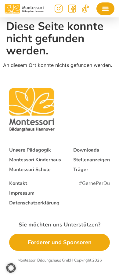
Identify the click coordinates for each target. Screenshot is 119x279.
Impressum (21, 193)
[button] (105, 8)
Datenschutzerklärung (34, 203)
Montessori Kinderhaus (35, 160)
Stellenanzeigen (91, 160)
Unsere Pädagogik (30, 150)
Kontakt (18, 183)
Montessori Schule (30, 170)
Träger (80, 170)
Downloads (86, 150)
